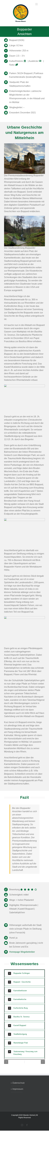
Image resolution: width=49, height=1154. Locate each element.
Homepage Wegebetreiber (22, 953)
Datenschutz (17, 1084)
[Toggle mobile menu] (36, 23)
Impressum (17, 1090)
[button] (24, 974)
